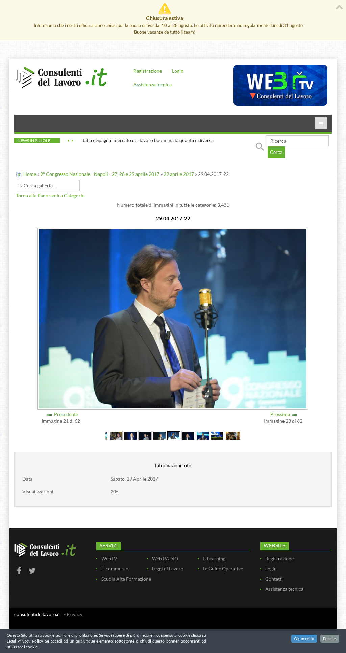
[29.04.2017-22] (173, 435)
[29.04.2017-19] (130, 435)
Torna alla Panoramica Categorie (50, 196)
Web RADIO (165, 558)
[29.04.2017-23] (188, 435)
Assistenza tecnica (152, 84)
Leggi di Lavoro (167, 569)
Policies (330, 638)
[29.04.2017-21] (159, 435)
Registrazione (147, 71)
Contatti (274, 579)
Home (29, 174)
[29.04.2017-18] (116, 435)
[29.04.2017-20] (145, 435)
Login (177, 71)
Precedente (66, 414)
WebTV (109, 558)
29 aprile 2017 (179, 174)
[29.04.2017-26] (233, 435)
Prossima (280, 414)
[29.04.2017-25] (217, 435)
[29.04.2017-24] (202, 435)
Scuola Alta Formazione (126, 579)
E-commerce (114, 569)
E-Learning (214, 558)
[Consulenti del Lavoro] (61, 76)
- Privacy (73, 614)
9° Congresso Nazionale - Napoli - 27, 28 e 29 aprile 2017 (99, 174)
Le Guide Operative (223, 569)
